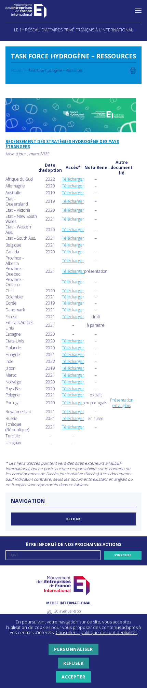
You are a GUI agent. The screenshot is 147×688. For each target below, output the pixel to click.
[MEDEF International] (32, 11)
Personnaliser (73, 649)
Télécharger (73, 179)
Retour (73, 519)
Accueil (17, 70)
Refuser (73, 663)
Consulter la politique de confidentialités (96, 632)
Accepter (73, 677)
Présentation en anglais (121, 402)
